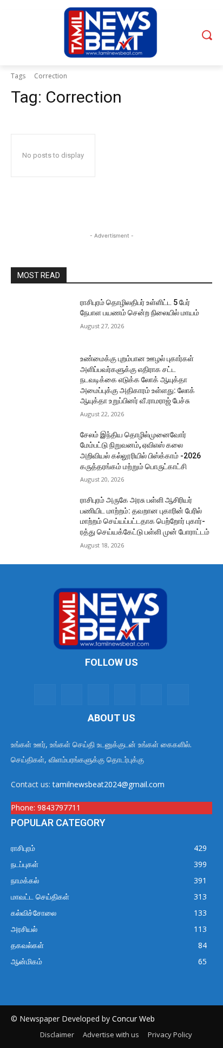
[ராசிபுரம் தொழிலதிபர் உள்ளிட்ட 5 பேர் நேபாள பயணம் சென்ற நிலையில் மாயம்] (41, 319)
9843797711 (59, 807)
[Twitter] (124, 694)
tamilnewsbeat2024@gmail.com (109, 784)
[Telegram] (177, 694)
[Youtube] (151, 694)
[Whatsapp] (44, 694)
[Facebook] (71, 694)
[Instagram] (98, 694)
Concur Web (133, 1018)
